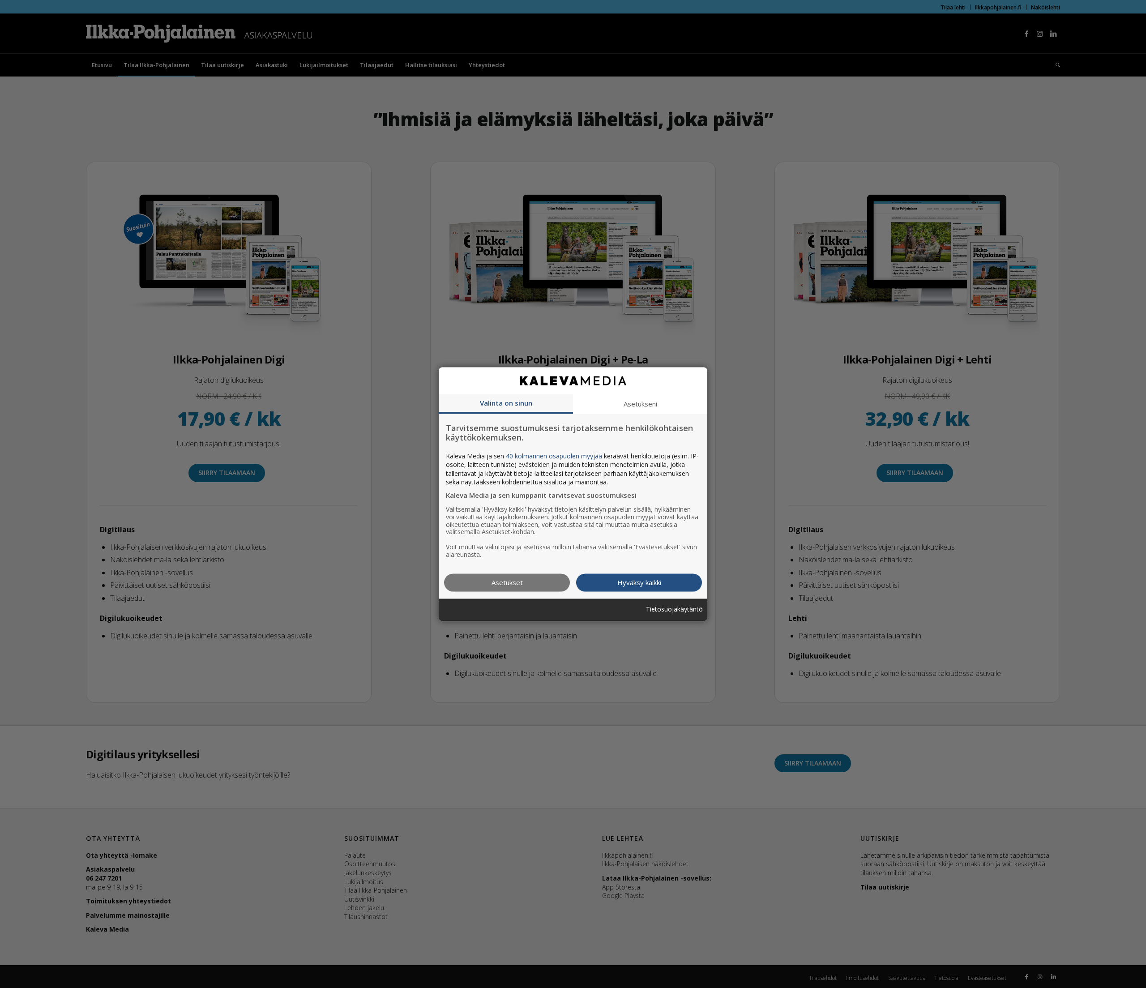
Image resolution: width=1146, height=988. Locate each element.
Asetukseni (640, 403)
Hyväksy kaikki (639, 582)
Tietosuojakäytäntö (674, 610)
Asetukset (507, 582)
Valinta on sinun (506, 402)
